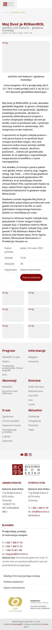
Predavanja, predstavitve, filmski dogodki (12, 368)
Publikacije (33, 416)
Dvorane (34, 380)
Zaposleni (7, 440)
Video (31, 429)
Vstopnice (33, 361)
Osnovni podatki (10, 420)
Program (8, 351)
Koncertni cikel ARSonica (9, 392)
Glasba (5, 361)
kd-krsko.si (34, 515)
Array (5, 42)
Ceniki (31, 404)
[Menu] (23, 4)
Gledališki (7, 386)
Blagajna (32, 356)
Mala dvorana (35, 391)
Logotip (6, 436)
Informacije (36, 351)
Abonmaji (9, 380)
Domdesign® (16, 624)
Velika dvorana (36, 386)
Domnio (45, 624)
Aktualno (35, 410)
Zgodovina (7, 416)
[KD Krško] (8, 4)
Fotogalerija (34, 420)
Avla (30, 400)
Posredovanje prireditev (9, 430)
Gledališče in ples (11, 356)
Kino (4, 374)
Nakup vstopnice (31, 277)
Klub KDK (33, 395)
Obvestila (33, 425)
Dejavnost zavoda (11, 425)
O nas (6, 410)
